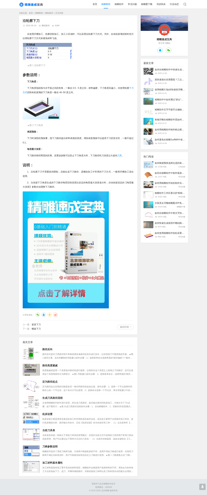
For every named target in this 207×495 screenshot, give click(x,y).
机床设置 (47, 414)
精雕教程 (105, 4)
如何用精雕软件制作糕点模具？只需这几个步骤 (178, 129)
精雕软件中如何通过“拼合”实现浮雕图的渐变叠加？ (180, 99)
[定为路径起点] (31, 386)
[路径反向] (31, 353)
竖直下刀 (36, 324)
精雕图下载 (146, 4)
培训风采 (161, 4)
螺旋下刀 (36, 329)
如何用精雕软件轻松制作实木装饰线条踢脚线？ (178, 183)
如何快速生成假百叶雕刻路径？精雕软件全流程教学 (181, 223)
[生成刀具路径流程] (31, 402)
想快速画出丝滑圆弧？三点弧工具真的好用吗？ (178, 79)
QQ (44, 315)
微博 (55, 315)
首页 (95, 4)
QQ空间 (49, 315)
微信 (38, 315)
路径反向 (47, 349)
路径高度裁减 (50, 365)
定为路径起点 (50, 381)
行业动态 (174, 4)
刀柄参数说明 (50, 446)
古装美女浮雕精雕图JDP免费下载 (171, 203)
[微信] (168, 50)
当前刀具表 (48, 430)
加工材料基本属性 (52, 462)
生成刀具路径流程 (52, 397)
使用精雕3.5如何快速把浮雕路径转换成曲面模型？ (180, 89)
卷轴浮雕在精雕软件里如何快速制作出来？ (176, 119)
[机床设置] (31, 418)
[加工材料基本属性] (31, 467)
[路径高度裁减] (31, 370)
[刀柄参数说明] (31, 451)
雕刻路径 (49, 13)
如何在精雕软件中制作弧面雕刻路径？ (174, 173)
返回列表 (124, 327)
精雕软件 (119, 4)
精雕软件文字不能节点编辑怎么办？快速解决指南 (179, 109)
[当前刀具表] (31, 434)
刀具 (119, 155)
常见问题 (132, 4)
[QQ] (160, 50)
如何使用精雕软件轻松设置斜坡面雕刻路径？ (177, 233)
